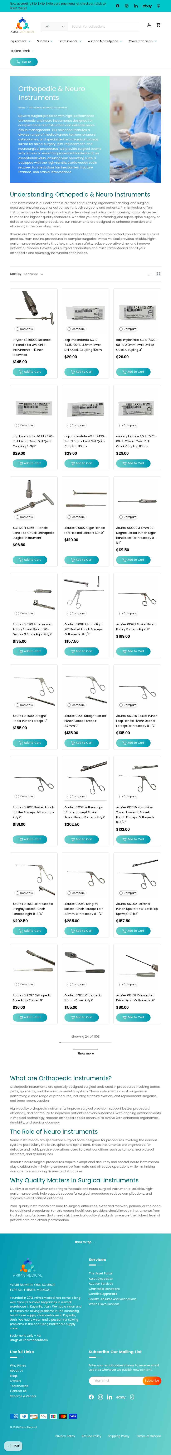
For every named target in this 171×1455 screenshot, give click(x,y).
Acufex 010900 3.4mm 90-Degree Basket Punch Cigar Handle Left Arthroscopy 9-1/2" (136, 535)
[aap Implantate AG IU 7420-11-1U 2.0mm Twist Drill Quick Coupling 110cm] (85, 409)
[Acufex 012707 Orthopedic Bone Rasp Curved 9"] (34, 968)
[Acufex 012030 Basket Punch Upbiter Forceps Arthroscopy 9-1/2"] (34, 780)
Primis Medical (28, 1427)
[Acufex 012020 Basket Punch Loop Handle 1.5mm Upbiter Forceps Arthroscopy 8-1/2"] (137, 688)
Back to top (83, 1242)
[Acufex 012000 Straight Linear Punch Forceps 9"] (34, 688)
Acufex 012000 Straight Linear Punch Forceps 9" (30, 718)
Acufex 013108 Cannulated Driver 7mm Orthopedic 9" (135, 997)
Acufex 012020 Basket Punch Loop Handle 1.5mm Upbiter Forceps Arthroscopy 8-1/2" (136, 721)
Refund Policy (91, 1436)
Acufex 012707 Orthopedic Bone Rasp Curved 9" (32, 997)
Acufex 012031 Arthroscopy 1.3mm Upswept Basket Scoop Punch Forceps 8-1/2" (84, 812)
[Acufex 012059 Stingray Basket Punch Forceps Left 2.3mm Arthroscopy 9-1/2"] (85, 876)
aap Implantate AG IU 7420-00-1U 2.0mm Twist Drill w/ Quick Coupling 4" (136, 345)
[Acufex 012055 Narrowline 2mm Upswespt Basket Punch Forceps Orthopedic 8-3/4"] (137, 780)
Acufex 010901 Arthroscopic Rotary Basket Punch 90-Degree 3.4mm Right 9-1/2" (32, 629)
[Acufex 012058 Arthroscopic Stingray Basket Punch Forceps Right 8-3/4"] (34, 876)
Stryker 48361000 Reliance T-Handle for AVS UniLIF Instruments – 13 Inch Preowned (32, 347)
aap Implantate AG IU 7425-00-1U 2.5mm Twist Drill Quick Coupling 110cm (136, 441)
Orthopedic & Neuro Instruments (48, 107)
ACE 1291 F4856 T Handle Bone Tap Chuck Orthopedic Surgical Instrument (33, 533)
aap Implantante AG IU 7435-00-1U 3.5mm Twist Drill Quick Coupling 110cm (83, 345)
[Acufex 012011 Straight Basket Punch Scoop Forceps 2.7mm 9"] (85, 688)
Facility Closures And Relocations (112, 1299)
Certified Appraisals (103, 1294)
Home (21, 107)
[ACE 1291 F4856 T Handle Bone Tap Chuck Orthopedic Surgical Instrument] (34, 500)
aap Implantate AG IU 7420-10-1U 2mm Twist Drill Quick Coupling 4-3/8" (33, 441)
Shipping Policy (119, 1436)
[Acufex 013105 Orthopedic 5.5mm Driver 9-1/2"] (85, 968)
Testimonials (19, 1386)
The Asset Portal (100, 1273)
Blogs (14, 1376)
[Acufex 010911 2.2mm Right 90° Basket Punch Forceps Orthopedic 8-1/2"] (85, 597)
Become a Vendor (23, 1396)
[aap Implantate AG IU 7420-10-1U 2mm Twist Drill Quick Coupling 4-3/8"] (34, 409)
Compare (26, 329)
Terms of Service (148, 1436)
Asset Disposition (101, 1279)
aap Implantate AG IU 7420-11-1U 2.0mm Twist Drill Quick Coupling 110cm (85, 441)
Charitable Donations (104, 1289)
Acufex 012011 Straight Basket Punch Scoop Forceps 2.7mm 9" (85, 721)
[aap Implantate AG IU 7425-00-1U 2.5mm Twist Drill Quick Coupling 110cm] (137, 409)
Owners (15, 1381)
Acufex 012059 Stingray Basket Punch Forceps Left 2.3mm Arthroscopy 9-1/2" (83, 909)
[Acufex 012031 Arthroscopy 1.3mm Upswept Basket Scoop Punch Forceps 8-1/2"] (85, 780)
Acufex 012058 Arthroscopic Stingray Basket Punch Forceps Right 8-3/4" (33, 909)
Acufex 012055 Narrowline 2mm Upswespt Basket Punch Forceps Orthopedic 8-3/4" (135, 814)
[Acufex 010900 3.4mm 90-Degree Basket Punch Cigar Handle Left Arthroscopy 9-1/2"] (137, 500)
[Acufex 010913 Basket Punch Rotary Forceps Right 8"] (137, 597)
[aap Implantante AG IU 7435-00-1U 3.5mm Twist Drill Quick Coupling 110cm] (85, 312)
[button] (158, 25)
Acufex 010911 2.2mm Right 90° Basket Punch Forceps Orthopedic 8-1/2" (83, 629)
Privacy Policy (65, 1436)
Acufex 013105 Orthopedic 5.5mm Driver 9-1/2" (83, 997)
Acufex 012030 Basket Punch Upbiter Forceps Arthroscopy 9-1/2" (33, 812)
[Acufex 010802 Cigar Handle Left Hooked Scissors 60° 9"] (85, 500)
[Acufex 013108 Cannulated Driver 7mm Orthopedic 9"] (137, 968)
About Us (16, 1370)
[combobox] (90, 26)
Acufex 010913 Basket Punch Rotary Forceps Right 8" (136, 626)
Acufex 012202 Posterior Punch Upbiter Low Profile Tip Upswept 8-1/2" (137, 909)
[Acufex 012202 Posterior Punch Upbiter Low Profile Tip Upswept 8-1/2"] (137, 876)
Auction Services (101, 1284)
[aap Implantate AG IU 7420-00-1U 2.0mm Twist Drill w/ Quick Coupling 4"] (137, 312)
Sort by (15, 274)
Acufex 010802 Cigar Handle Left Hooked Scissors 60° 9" (84, 530)
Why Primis (18, 1365)
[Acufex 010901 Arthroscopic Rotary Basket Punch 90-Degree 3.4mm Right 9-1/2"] (34, 597)
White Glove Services (104, 1304)
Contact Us (18, 1391)
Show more (85, 1053)
